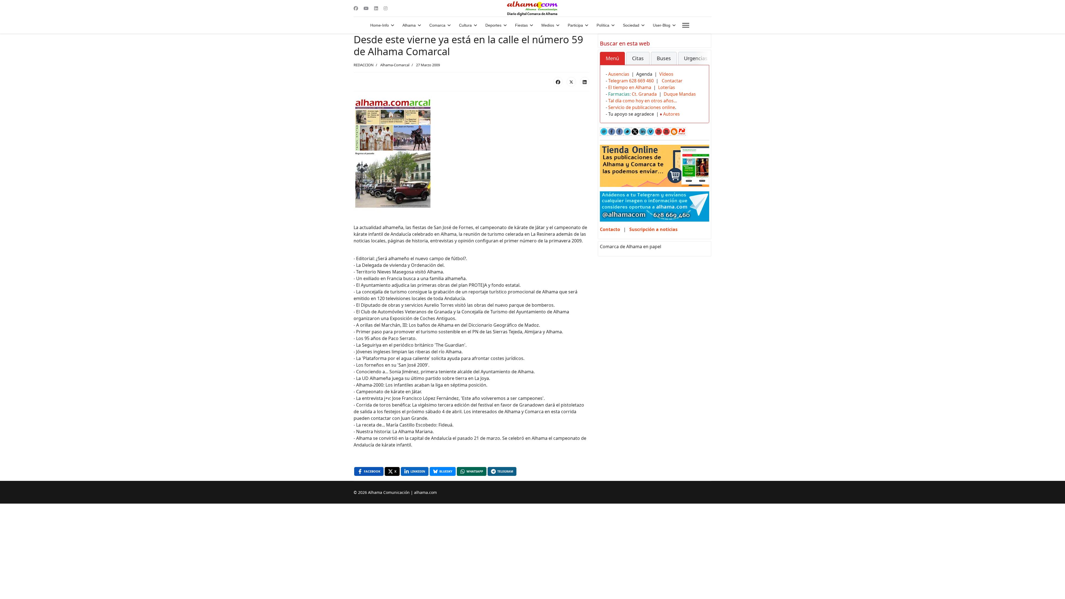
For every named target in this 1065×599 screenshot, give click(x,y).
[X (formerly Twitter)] (571, 82)
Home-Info (379, 25)
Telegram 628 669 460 (631, 81)
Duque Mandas (680, 94)
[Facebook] (356, 8)
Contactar (672, 81)
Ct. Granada (644, 94)
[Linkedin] (376, 8)
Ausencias (618, 74)
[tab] (612, 58)
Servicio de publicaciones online (641, 107)
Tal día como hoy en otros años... (642, 101)
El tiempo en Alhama (629, 87)
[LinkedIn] (584, 82)
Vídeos (666, 74)
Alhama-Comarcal (394, 64)
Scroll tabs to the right (702, 62)
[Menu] (685, 25)
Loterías (666, 87)
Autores (671, 114)
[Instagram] (385, 8)
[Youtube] (366, 8)
